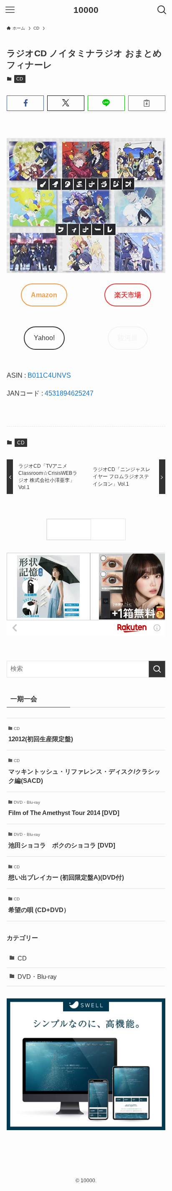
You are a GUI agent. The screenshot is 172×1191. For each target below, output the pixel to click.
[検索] (110, 529)
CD (19, 78)
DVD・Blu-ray (37, 976)
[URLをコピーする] (146, 103)
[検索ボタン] (162, 10)
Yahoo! (44, 337)
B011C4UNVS (49, 375)
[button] (25, 103)
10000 (86, 10)
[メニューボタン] (10, 10)
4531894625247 (69, 393)
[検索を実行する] (157, 669)
